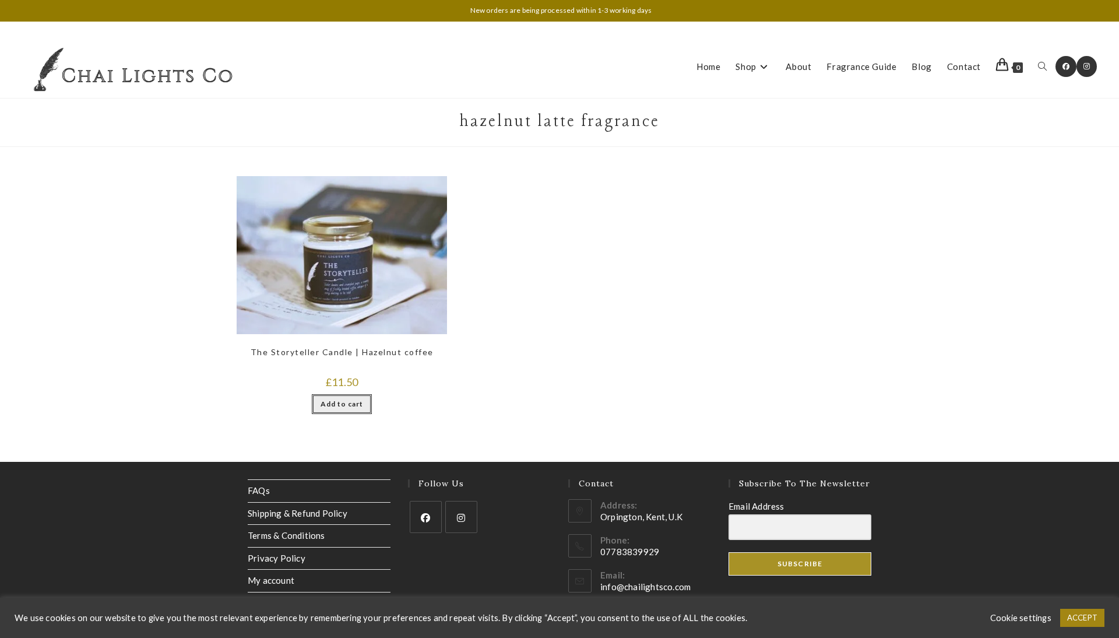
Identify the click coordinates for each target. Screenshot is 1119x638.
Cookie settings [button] (1020, 618)
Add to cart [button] (342, 403)
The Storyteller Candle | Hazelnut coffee (342, 352)
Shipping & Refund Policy (297, 513)
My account (271, 580)
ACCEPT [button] (1082, 617)
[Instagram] (461, 517)
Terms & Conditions (286, 535)
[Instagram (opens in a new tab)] (1086, 66)
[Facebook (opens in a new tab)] (1065, 66)
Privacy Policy (276, 558)
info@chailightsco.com (645, 586)
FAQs (259, 490)
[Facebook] (426, 517)
